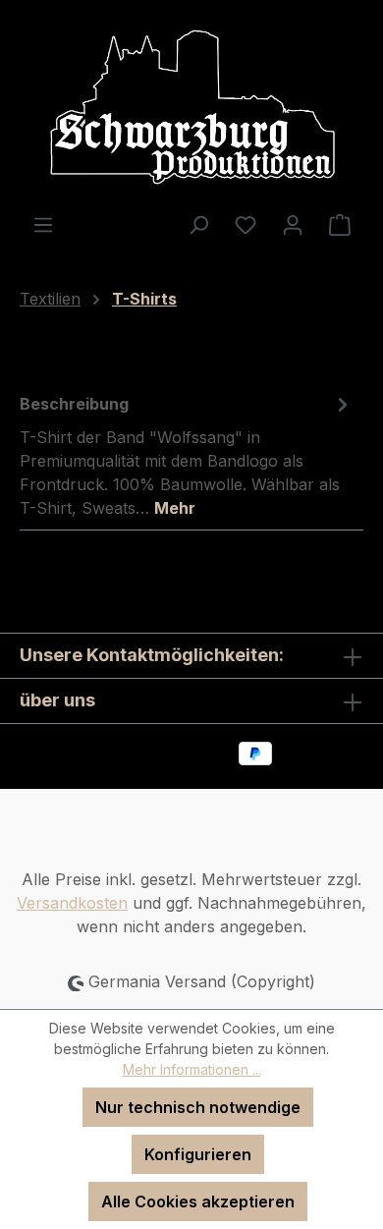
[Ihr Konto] (292, 224)
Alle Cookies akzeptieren (198, 1201)
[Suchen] (198, 224)
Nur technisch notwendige (198, 1107)
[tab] (187, 455)
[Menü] (43, 224)
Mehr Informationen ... (192, 1069)
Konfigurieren (197, 1154)
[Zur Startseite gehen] (191, 106)
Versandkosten (72, 903)
